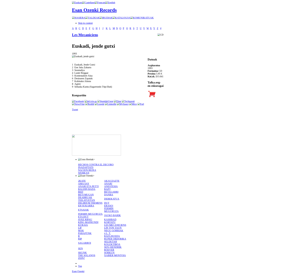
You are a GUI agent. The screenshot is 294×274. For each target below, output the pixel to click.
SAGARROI (84, 243)
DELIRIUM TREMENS (90, 203)
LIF (80, 227)
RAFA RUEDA (112, 236)
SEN (80, 248)
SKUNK (82, 252)
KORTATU (110, 222)
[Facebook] (78, 101)
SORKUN (109, 252)
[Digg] (117, 101)
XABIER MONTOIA (115, 255)
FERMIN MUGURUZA (111, 210)
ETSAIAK (83, 210)
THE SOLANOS (86, 255)
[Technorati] (128, 101)
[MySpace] (123, 104)
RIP (80, 239)
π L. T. (107, 233)
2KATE (82, 181)
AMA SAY (83, 183)
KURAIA (83, 225)
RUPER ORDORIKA (115, 239)
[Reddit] (89, 104)
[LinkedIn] (110, 104)
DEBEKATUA (111, 198)
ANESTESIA (111, 186)
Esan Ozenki (78, 271)
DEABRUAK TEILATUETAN (86, 198)
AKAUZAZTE (111, 181)
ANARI (108, 183)
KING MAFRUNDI (88, 222)
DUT (106, 203)
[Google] (99, 104)
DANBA (108, 194)
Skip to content (85, 23)
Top (80, 266)
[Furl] (141, 104)
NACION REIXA (87, 170)
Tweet (75, 109)
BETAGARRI (111, 192)
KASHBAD (110, 219)
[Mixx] (133, 104)
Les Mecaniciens (85, 35)
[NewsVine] (78, 104)
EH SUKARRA (86, 205)
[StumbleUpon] (105, 101)
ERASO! (108, 205)
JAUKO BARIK (112, 215)
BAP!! (107, 189)
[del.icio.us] (91, 101)
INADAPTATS (85, 167)
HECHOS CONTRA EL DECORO (96, 164)
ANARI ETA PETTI (88, 186)
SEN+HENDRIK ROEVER (113, 248)
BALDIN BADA (86, 189)
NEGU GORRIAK (113, 230)
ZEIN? (81, 258)
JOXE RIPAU (85, 219)
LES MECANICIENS (115, 225)
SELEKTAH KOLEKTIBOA (112, 243)
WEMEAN (83, 173)
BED (80, 192)
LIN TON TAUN (113, 227)
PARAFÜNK (85, 233)
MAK (81, 230)
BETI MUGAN (86, 194)
